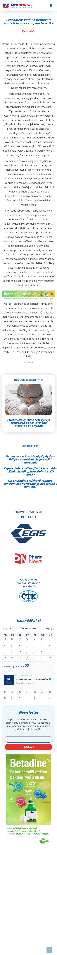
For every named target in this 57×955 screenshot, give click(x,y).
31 (34, 639)
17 (4, 657)
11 (12, 651)
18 (12, 657)
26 (20, 692)
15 (42, 651)
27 (4, 639)
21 (34, 657)
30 (27, 639)
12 (20, 651)
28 (12, 639)
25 (12, 692)
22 (42, 657)
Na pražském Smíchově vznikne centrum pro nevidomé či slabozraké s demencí (30, 483)
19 (20, 657)
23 (49, 657)
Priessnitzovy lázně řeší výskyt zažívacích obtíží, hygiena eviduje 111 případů (28, 423)
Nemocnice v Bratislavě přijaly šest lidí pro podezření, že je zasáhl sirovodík (30, 459)
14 (34, 651)
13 (27, 651)
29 (20, 639)
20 (27, 657)
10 (4, 651)
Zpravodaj (28, 31)
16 (49, 651)
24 (4, 692)
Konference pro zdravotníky (32, 679)
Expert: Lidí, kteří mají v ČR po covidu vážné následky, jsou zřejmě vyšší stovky (30, 471)
